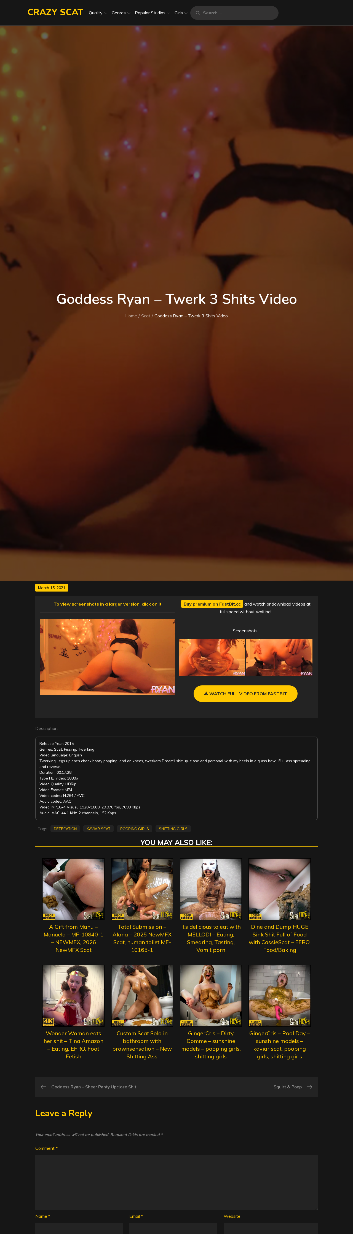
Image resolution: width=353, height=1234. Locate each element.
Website (232, 1216)
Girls (179, 12)
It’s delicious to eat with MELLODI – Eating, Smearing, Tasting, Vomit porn (211, 938)
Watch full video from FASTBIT (247, 693)
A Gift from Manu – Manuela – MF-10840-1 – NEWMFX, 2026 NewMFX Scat (73, 938)
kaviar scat (98, 828)
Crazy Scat (55, 12)
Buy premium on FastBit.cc (212, 604)
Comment (46, 1148)
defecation (65, 828)
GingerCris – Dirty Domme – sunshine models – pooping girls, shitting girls (211, 1045)
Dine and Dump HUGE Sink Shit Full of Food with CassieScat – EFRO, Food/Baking (280, 938)
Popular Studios (150, 12)
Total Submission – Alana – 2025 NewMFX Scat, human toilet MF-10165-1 (142, 938)
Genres (119, 12)
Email (136, 1216)
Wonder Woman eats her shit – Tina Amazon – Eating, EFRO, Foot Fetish (73, 1045)
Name (42, 1216)
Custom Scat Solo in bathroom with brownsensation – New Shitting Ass (142, 1045)
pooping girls (134, 828)
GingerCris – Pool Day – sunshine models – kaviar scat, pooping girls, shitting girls (279, 1045)
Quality (96, 12)
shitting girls (173, 828)
